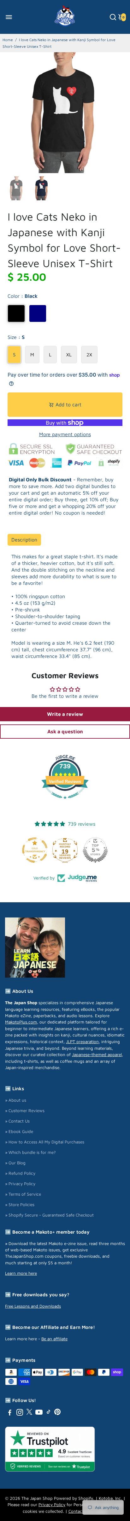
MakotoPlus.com (21, 1021)
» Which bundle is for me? (30, 1152)
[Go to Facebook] (9, 1413)
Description (24, 539)
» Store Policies (19, 1204)
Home (8, 39)
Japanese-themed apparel (97, 1054)
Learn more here (21, 1273)
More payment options (65, 434)
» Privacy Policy (20, 1183)
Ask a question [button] (65, 731)
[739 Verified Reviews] (65, 802)
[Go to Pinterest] (57, 1413)
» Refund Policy (20, 1173)
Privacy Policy (51, 1504)
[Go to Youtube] (39, 1413)
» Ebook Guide (19, 1131)
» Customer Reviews (24, 1110)
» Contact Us (17, 1121)
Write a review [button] (65, 714)
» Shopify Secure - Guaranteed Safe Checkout (49, 1214)
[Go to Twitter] (29, 1413)
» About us (15, 1100)
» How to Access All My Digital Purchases (44, 1141)
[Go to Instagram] (20, 1413)
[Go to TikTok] (48, 1413)
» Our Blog (15, 1162)
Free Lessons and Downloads (33, 1306)
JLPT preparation (82, 1041)
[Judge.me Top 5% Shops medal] (95, 850)
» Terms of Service (23, 1194)
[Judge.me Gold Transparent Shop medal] (34, 850)
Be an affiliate (54, 1338)
